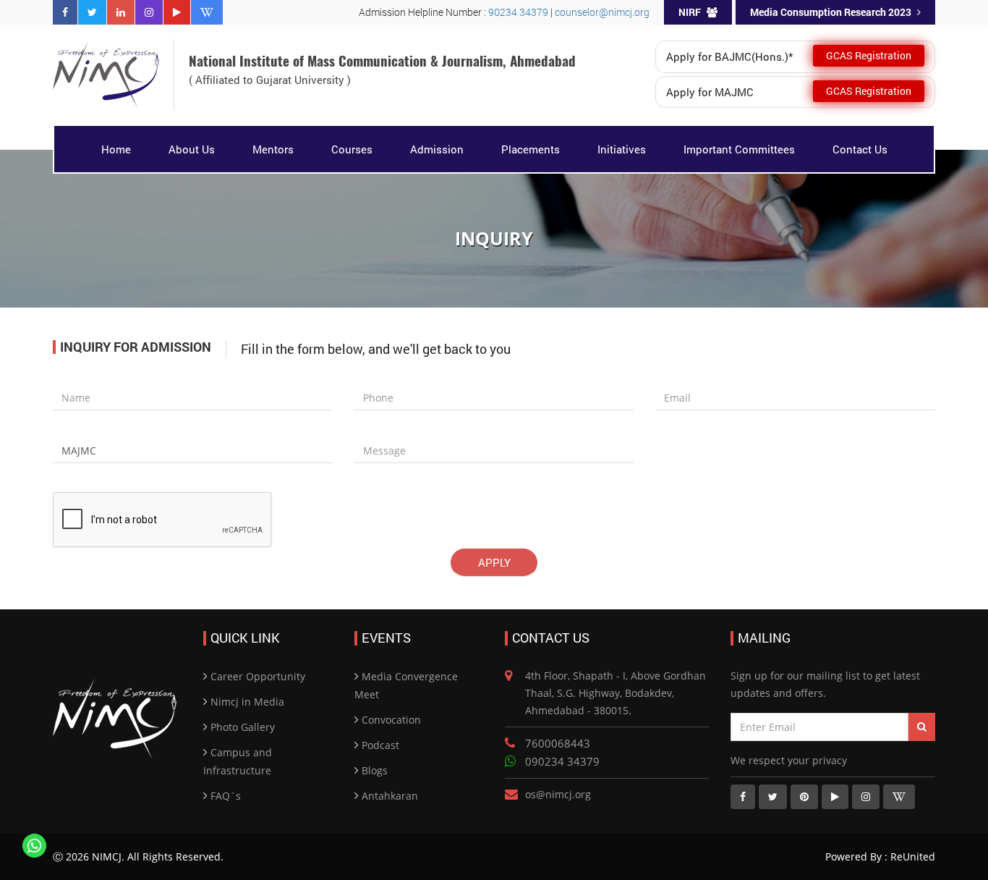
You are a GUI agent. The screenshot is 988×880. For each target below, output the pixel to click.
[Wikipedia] (207, 12)
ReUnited (911, 856)
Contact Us (859, 149)
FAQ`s (225, 796)
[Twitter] (92, 12)
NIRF (689, 12)
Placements (530, 149)
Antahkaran (390, 796)
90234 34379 (519, 12)
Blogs (375, 770)
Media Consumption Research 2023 (830, 12)
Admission (437, 149)
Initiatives (621, 149)
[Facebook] (65, 12)
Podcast (380, 745)
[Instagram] (149, 12)
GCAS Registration (868, 55)
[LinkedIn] (121, 12)
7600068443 (557, 743)
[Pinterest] (804, 796)
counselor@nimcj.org (602, 12)
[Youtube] (176, 12)
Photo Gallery (242, 727)
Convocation (391, 720)
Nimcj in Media (247, 701)
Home (116, 149)
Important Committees (739, 149)
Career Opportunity (257, 676)
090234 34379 (562, 761)
